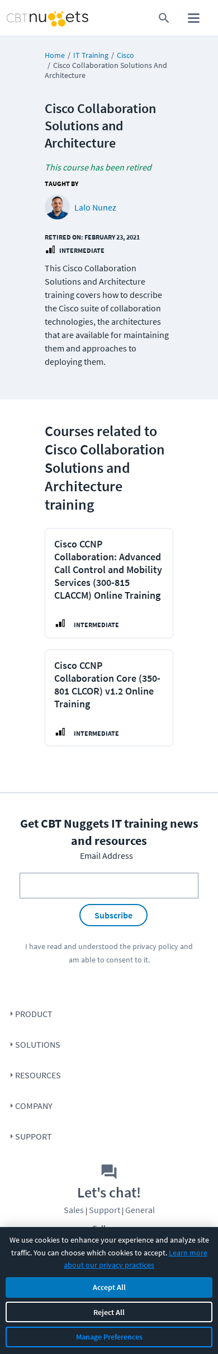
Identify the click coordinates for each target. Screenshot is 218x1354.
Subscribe (113, 915)
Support (33, 1136)
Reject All (109, 1312)
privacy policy (155, 946)
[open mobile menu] (194, 18)
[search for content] (164, 18)
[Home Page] (26, 18)
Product (34, 1013)
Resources (38, 1075)
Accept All (109, 1287)
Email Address (106, 855)
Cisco (125, 55)
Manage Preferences (109, 1337)
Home (55, 55)
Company (34, 1105)
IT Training (90, 55)
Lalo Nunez (95, 207)
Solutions (37, 1044)
